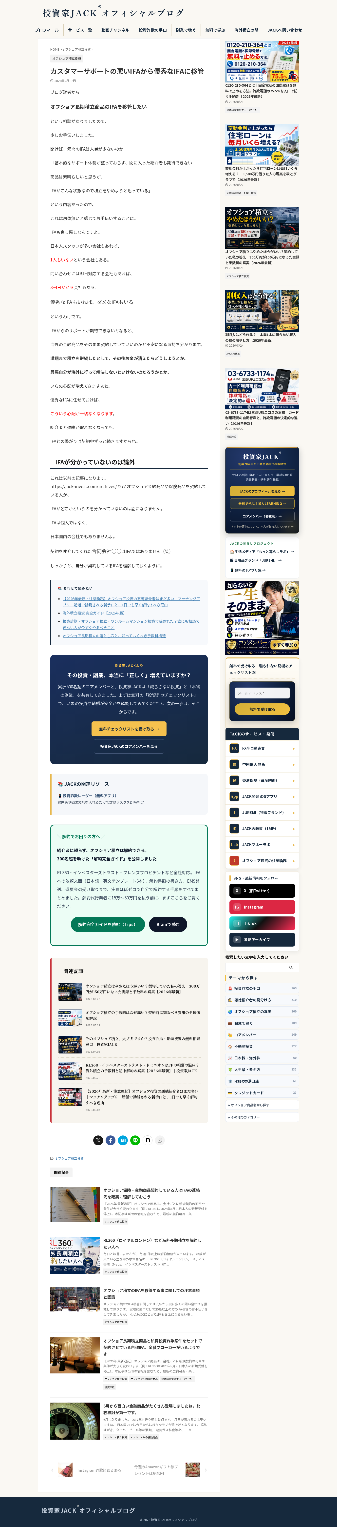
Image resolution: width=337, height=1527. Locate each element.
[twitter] (98, 1140)
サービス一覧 (80, 30)
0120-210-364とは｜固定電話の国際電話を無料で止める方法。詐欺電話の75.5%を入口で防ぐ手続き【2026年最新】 (261, 90)
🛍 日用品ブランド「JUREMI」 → (256, 560)
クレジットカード (262, 1092)
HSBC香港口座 (262, 1081)
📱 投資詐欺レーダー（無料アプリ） (87, 795)
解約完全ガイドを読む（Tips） (108, 924)
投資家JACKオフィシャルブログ (113, 13)
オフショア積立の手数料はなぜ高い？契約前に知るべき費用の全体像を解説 (143, 1015)
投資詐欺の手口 (153, 30)
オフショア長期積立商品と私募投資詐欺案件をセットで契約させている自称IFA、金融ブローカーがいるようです (152, 1347)
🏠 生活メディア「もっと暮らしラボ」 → (262, 551)
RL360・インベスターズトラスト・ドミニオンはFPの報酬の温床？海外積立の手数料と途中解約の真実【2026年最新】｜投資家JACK (142, 1067)
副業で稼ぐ (186, 30)
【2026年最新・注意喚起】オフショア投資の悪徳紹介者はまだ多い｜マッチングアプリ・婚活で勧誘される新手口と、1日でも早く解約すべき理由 (142, 1097)
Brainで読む (168, 924)
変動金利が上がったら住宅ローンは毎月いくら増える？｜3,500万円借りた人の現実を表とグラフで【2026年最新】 (261, 174)
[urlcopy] (160, 1140)
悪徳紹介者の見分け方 (262, 999)
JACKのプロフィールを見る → (262, 491)
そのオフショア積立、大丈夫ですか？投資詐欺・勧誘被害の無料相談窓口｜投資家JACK (143, 1041)
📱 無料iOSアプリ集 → (248, 570)
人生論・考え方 (262, 1069)
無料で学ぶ (215, 30)
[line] (135, 1140)
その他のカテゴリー (245, 1117)
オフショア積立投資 (69, 1158)
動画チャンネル (115, 30)
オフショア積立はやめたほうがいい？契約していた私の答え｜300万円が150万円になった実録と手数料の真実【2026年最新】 (143, 988)
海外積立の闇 (246, 30)
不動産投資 (262, 1046)
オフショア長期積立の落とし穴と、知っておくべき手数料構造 (114, 635)
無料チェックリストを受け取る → (129, 729)
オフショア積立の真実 (262, 1011)
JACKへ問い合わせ (285, 30)
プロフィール (47, 30)
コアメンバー (262, 1034)
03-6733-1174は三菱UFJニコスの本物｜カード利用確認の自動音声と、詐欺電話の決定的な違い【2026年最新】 (262, 418)
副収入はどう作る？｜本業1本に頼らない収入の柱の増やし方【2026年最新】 (260, 337)
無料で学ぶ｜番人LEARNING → (262, 503)
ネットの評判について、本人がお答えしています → (262, 526)
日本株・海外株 (262, 1057)
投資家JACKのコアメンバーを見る (129, 746)
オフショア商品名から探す (250, 1105)
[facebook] (110, 1140)
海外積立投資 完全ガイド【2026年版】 (95, 612)
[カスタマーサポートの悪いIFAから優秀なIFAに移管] (123, 1140)
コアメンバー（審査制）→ (262, 516)
